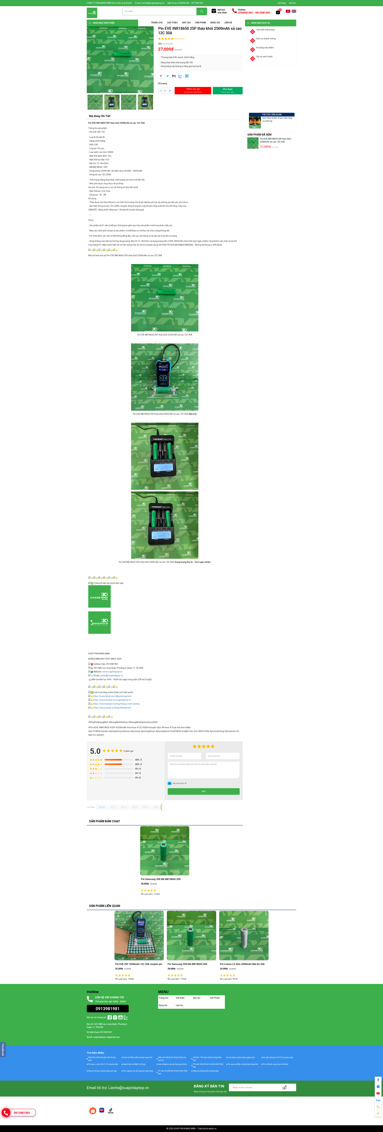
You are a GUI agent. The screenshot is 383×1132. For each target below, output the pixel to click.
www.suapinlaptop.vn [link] (112, 671)
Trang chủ (157, 22)
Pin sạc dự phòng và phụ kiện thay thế (172, 1072)
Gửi (204, 791)
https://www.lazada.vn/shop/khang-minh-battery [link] (116, 704)
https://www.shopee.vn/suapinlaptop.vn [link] (112, 700)
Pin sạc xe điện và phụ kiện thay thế (243, 1064)
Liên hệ (292, 3)
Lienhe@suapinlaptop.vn (111, 675)
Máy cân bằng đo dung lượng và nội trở (172, 1058)
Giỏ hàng (282, 3)
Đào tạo (186, 22)
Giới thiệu (172, 22)
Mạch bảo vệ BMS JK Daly (134, 1064)
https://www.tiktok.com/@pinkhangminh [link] (112, 696)
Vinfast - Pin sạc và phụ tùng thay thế (207, 1058)
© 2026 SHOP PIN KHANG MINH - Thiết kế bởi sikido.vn (191, 1128)
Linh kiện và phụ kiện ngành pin (241, 1057)
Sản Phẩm (200, 22)
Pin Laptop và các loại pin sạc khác (138, 1071)
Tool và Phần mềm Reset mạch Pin (137, 1057)
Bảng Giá (215, 22)
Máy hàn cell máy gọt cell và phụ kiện (102, 1058)
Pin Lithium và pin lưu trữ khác (275, 1064)
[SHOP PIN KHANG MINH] (92, 13)
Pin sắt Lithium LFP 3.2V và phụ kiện (278, 1057)
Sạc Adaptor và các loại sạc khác (172, 1064)
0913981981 (22, 1113)
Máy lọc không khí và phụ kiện (206, 1071)
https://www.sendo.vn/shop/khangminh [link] (112, 708)
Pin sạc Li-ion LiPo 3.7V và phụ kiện (103, 1064)
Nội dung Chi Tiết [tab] (99, 116)
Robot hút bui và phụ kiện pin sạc (102, 1071)
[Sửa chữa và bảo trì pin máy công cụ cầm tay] (255, 122)
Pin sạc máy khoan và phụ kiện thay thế (208, 1065)
